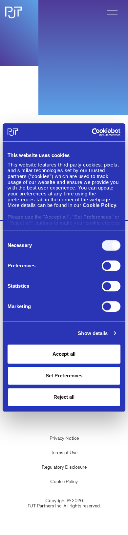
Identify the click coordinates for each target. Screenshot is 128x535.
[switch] (111, 265)
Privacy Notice (64, 438)
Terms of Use (64, 452)
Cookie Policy (64, 481)
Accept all (64, 354)
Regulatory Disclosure (64, 467)
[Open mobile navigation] (112, 12)
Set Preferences (64, 375)
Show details (93, 333)
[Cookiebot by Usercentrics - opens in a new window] (92, 132)
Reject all (64, 397)
